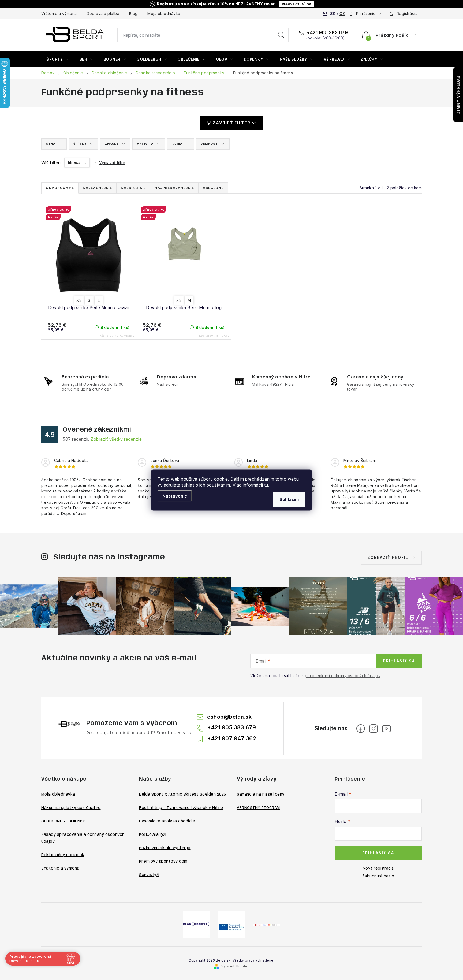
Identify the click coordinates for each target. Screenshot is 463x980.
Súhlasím (289, 499)
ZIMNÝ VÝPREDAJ (458, 94)
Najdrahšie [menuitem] (133, 188)
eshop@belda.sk (229, 717)
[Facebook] (360, 728)
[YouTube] (386, 728)
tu (266, 485)
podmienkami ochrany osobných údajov (343, 675)
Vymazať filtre (112, 162)
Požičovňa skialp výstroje (165, 848)
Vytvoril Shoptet (235, 966)
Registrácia (407, 13)
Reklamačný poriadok (62, 855)
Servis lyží (149, 875)
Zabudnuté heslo (378, 876)
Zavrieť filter (232, 122)
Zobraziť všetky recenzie (116, 439)
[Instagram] (373, 728)
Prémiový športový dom (163, 861)
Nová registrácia (378, 868)
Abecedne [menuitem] (213, 188)
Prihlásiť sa (399, 661)
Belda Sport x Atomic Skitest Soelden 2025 (182, 794)
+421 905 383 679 (327, 32)
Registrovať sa (296, 4)
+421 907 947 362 (231, 738)
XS (79, 300)
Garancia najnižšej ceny (261, 794)
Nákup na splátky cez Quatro (71, 808)
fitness (74, 162)
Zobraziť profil (388, 557)
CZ (342, 13)
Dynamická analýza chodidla (167, 821)
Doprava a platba (103, 13)
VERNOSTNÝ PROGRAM (258, 808)
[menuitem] (57, 59)
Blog (133, 13)
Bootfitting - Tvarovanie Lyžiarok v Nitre (181, 808)
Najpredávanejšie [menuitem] (174, 188)
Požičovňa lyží (152, 835)
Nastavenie (174, 496)
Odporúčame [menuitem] (60, 188)
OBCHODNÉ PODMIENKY (63, 821)
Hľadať (281, 35)
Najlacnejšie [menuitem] (97, 188)
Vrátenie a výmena (59, 13)
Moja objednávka (163, 13)
